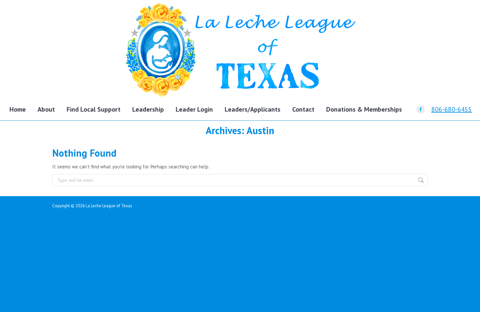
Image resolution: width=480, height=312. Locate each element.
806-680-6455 (451, 109)
